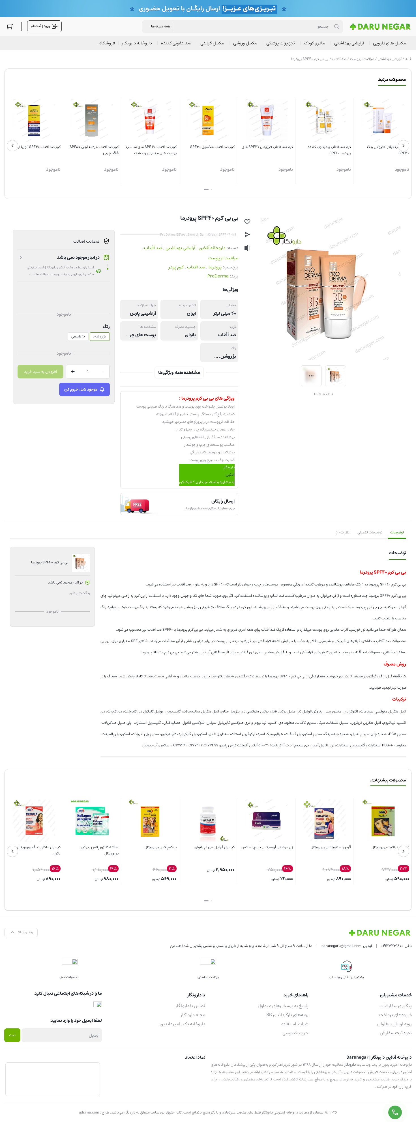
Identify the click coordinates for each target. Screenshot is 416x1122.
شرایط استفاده (294, 1024)
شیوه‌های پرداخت (395, 1015)
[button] (211, 189)
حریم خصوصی (295, 1033)
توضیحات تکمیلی (369, 532)
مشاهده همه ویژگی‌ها (179, 372)
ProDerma (218, 276)
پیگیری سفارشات (395, 1006)
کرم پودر (176, 267)
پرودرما (215, 267)
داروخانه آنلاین (212, 248)
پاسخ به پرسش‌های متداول (283, 1006)
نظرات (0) (342, 532)
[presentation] (403, 145)
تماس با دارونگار (190, 1006)
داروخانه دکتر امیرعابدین (182, 1024)
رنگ (106, 327)
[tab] (397, 533)
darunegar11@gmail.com (341, 946)
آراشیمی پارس (143, 313)
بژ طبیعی (78, 336)
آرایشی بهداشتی (390, 59)
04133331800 (392, 946)
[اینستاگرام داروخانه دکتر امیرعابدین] (97, 1005)
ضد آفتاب (339, 59)
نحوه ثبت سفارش (396, 1033)
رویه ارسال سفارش (394, 1024)
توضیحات (397, 532)
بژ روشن (228, 356)
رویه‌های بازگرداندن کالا (287, 1015)
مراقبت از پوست (362, 59)
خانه (408, 59)
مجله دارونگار (193, 1015)
